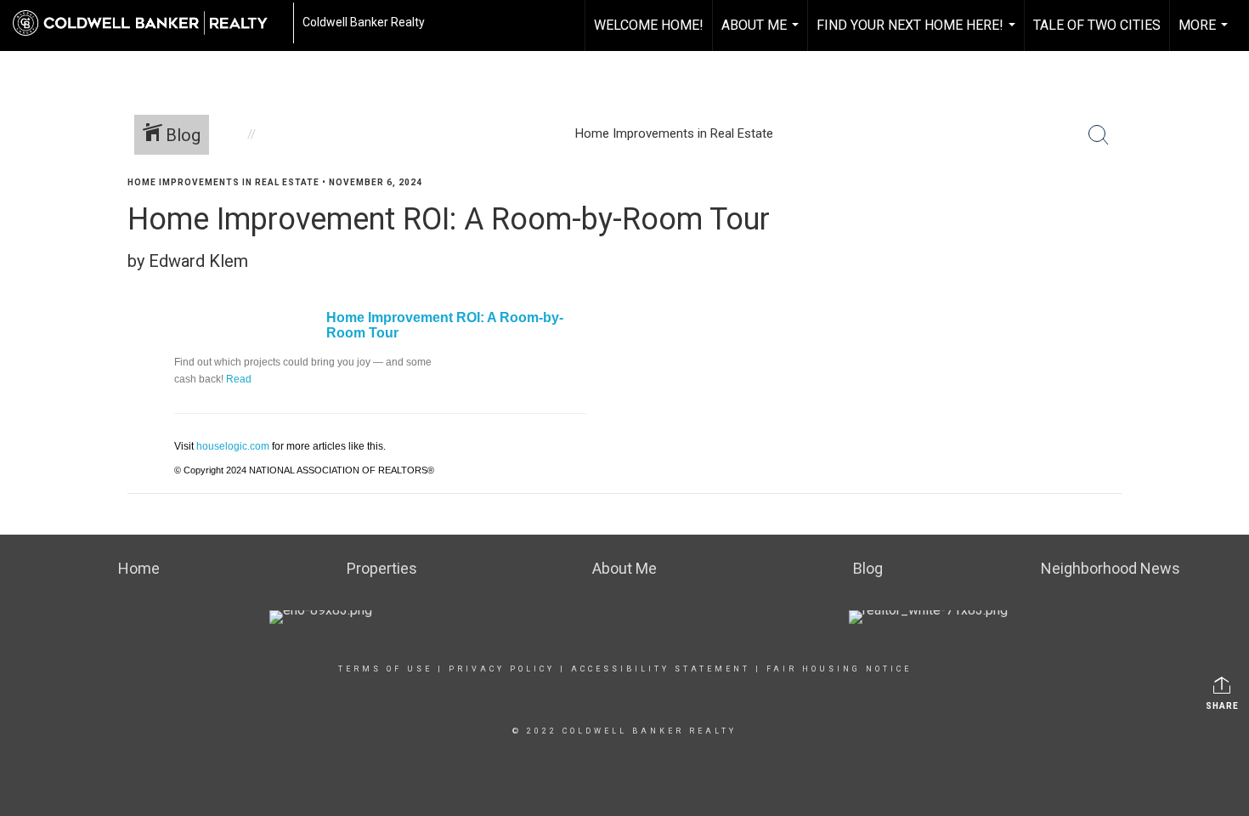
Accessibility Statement (660, 669)
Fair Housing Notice (839, 669)
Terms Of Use (385, 669)
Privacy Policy (502, 669)
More (1205, 34)
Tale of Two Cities (1097, 25)
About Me (762, 34)
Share (1222, 706)
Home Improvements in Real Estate (223, 182)
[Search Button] (1099, 135)
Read (238, 379)
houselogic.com (232, 446)
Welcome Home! (649, 25)
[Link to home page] (149, 23)
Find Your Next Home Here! (918, 34)
